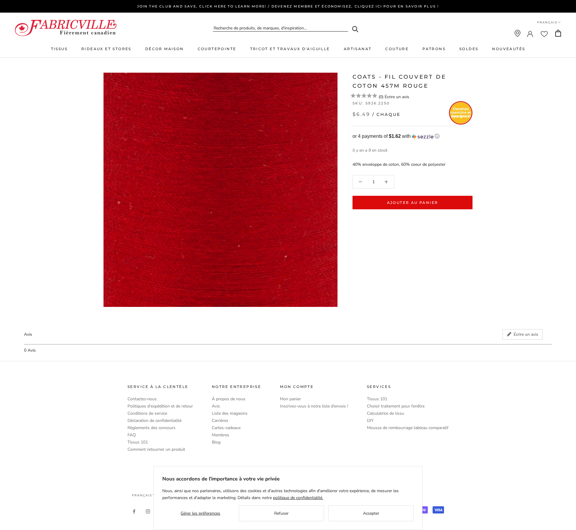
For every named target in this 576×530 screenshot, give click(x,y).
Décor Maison (164, 49)
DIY (370, 420)
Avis (216, 406)
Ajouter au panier (412, 202)
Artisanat (358, 49)
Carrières (220, 420)
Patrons (434, 49)
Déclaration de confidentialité (155, 420)
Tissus (59, 49)
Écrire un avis (397, 97)
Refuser (281, 513)
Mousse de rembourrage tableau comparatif (407, 428)
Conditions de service (147, 413)
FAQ (132, 435)
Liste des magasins (230, 413)
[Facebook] (134, 510)
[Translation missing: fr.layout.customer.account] (530, 33)
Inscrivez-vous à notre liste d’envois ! (314, 406)
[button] (412, 136)
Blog (216, 442)
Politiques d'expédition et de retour (160, 406)
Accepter (371, 513)
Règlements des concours (152, 428)
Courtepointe (217, 49)
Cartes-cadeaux (226, 428)
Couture (397, 49)
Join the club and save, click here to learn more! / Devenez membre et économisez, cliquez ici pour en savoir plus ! (288, 6)
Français (547, 22)
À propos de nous (228, 399)
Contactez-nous (142, 399)
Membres (220, 435)
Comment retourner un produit (156, 449)
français (142, 495)
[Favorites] (544, 33)
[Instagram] (148, 510)
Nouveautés (508, 49)
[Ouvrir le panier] (558, 33)
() (381, 97)
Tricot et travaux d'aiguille (290, 49)
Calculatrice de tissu (385, 413)
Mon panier (290, 399)
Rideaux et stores (106, 49)
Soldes (468, 49)
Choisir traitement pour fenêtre (395, 406)
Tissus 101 (138, 442)
